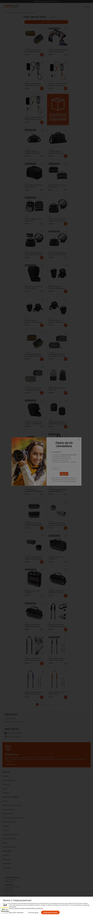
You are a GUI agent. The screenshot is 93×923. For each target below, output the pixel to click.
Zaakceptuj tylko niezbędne (14, 912)
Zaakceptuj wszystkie (50, 912)
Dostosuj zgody (33, 912)
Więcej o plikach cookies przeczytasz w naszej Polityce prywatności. (23, 908)
